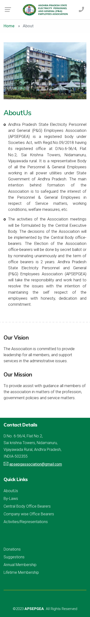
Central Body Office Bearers (27, 506)
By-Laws (11, 498)
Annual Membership (20, 564)
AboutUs (11, 491)
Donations (12, 549)
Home (9, 25)
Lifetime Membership (21, 572)
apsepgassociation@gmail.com (35, 464)
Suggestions (14, 557)
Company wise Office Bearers (29, 514)
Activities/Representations (26, 521)
